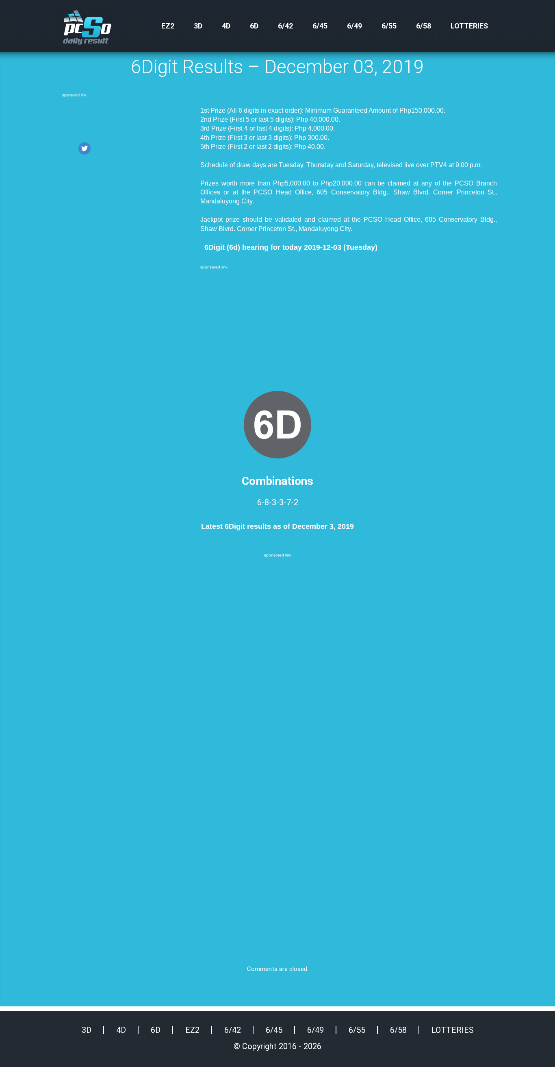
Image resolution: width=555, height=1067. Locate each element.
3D (198, 26)
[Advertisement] (127, 119)
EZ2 (167, 26)
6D (254, 26)
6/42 (285, 26)
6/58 (423, 26)
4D (226, 26)
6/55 (389, 26)
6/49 (354, 26)
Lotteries (469, 26)
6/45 (319, 26)
